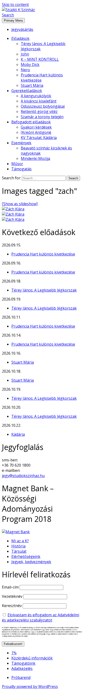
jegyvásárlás (22, 29)
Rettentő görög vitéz (39, 111)
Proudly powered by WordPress (30, 686)
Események (21, 142)
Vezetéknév (12, 596)
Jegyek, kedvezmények (31, 561)
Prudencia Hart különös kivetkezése (43, 254)
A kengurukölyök (36, 95)
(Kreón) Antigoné (36, 132)
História (18, 546)
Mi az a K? (20, 540)
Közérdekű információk (32, 658)
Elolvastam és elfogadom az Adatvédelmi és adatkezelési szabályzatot (40, 617)
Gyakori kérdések (36, 127)
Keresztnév (12, 605)
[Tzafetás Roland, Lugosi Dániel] (13, 214)
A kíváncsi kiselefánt (38, 101)
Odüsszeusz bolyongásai (43, 106)
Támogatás (21, 169)
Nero (25, 69)
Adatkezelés (22, 668)
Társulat (18, 551)
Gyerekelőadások (26, 90)
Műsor (17, 163)
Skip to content (15, 4)
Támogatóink (23, 663)
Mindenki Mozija (35, 158)
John (25, 54)
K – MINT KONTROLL (40, 59)
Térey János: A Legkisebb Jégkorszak (44, 290)
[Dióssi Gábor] (13, 219)
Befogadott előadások (31, 122)
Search (8, 15)
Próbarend (20, 677)
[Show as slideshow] (20, 203)
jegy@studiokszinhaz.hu (23, 475)
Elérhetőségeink (25, 556)
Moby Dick (30, 64)
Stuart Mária (32, 85)
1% (14, 652)
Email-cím (10, 587)
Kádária (18, 434)
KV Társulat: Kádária (39, 137)
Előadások (20, 38)
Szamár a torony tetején (42, 116)
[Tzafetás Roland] (13, 209)
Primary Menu (13, 20)
